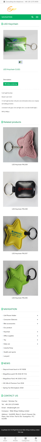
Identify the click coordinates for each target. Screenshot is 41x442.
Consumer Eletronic (10, 319)
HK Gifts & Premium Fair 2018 (13, 383)
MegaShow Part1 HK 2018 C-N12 (14, 378)
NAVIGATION (7, 17)
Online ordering (11, 84)
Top (36, 440)
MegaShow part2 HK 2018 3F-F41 (15, 374)
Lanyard (6, 356)
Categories (25, 440)
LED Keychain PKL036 (20, 298)
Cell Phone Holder (10, 315)
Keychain (7, 332)
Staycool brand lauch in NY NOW (14, 369)
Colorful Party (8, 348)
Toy (5, 340)
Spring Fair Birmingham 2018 (13, 388)
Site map (20, 432)
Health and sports (10, 352)
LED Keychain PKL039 (20, 164)
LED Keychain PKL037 (20, 253)
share (5, 440)
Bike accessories (9, 323)
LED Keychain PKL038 (20, 209)
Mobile (15, 440)
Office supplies (9, 336)
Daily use (7, 344)
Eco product (8, 328)
